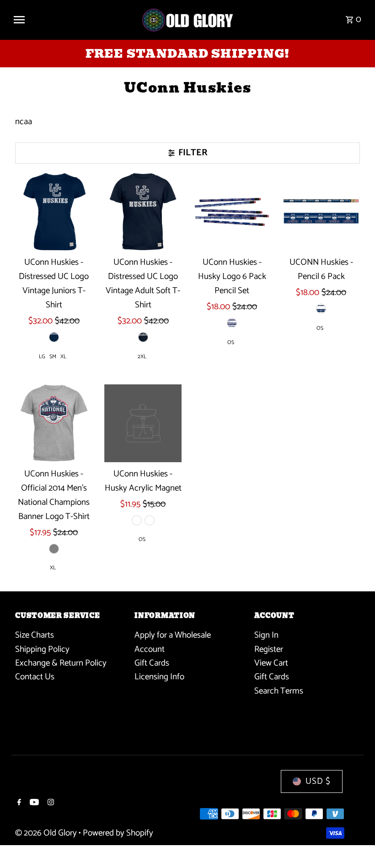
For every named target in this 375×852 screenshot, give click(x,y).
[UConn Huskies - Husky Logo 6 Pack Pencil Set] (232, 212)
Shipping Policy (42, 649)
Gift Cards (151, 663)
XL (63, 356)
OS (230, 342)
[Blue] (54, 337)
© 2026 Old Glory (47, 833)
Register (268, 649)
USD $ (318, 781)
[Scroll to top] (355, 828)
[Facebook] (18, 803)
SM (52, 356)
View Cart (271, 663)
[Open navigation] (73, 19)
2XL (142, 356)
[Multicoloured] (136, 520)
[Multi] (149, 520)
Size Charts (34, 635)
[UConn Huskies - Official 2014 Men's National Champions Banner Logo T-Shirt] (54, 423)
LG (42, 356)
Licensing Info (159, 677)
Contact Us (34, 677)
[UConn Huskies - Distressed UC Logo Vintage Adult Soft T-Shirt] (143, 212)
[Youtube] (33, 803)
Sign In (266, 635)
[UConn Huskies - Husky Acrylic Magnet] (143, 423)
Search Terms (278, 691)
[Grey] (54, 548)
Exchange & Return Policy (61, 663)
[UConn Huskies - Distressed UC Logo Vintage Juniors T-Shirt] (54, 212)
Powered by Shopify (118, 833)
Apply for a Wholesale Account (172, 642)
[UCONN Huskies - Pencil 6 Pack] (321, 212)
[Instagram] (49, 803)
